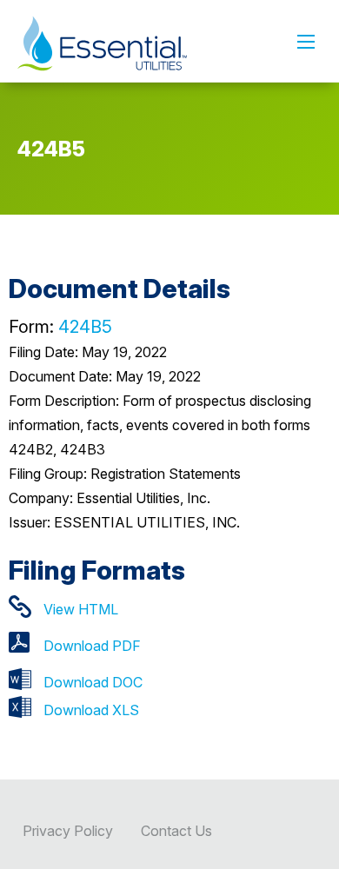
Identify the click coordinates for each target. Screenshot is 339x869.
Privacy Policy (68, 830)
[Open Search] (306, 42)
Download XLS (91, 710)
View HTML (80, 609)
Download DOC (93, 682)
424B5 (85, 326)
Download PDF (92, 645)
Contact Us (176, 830)
